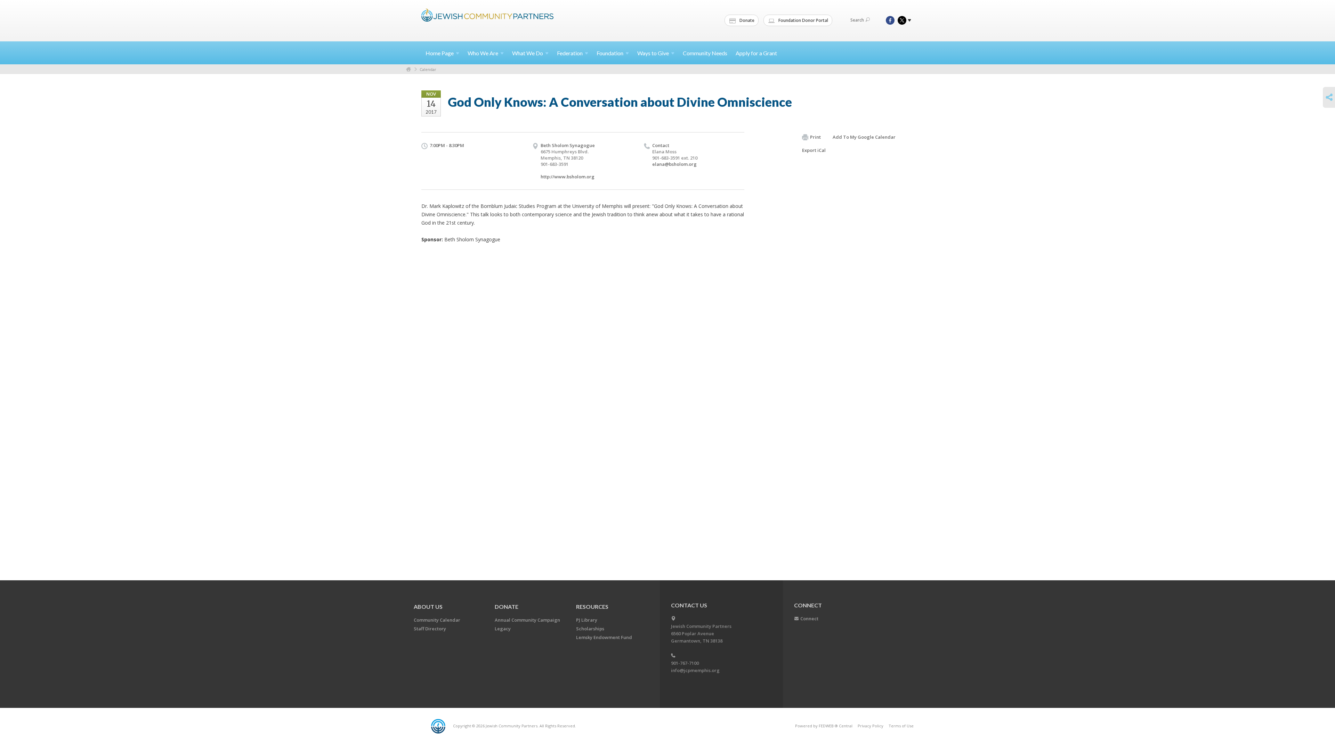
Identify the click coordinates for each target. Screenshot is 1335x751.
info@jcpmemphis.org (695, 670)
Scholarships (590, 628)
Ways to (653, 53)
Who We (483, 53)
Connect (809, 618)
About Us (428, 606)
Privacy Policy (870, 725)
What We (527, 53)
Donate (746, 20)
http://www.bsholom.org (567, 176)
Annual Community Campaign (527, 620)
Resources (592, 606)
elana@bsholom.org (674, 164)
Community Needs (705, 53)
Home (440, 53)
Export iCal (814, 150)
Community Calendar (437, 620)
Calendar (428, 69)
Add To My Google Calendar (864, 137)
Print (815, 137)
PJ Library (586, 620)
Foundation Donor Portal (802, 20)
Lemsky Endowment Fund (604, 637)
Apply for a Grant (756, 53)
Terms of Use (901, 725)
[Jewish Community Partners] (487, 19)
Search (857, 20)
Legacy (503, 628)
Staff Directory (430, 628)
